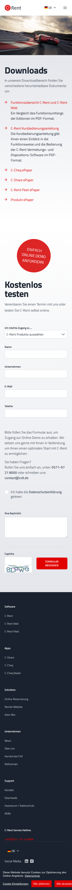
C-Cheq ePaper (21, 170)
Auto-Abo (10, 715)
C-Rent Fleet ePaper (25, 189)
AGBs (8, 813)
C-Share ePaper (22, 180)
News (8, 741)
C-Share (9, 657)
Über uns (10, 748)
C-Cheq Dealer (13, 673)
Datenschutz (32, 875)
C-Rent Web (11, 624)
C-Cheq (9, 665)
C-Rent (9, 616)
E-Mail (8, 386)
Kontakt (9, 790)
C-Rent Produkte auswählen (25, 334)
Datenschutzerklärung (45, 491)
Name (8, 347)
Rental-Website (13, 707)
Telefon (9, 406)
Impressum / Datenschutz (19, 806)
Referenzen (11, 764)
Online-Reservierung (16, 699)
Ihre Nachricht (13, 513)
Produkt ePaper (22, 199)
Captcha (9, 554)
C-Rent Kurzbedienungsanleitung (35, 128)
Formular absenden (52, 563)
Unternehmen (13, 367)
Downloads (11, 798)
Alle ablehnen (41, 883)
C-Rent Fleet (12, 631)
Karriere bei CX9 (14, 756)
